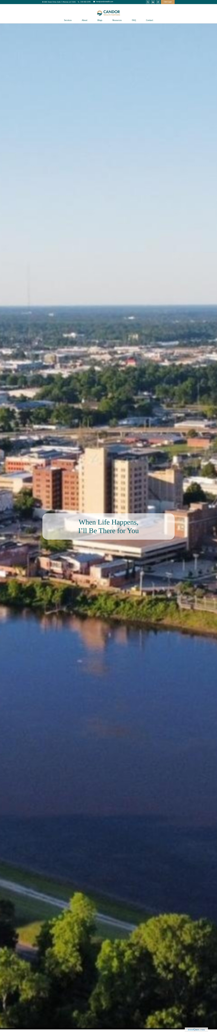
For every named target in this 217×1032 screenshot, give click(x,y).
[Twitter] (148, 2)
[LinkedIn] (153, 2)
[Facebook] (158, 2)
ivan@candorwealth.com (104, 1)
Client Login (168, 2)
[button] (68, 20)
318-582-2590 (85, 2)
